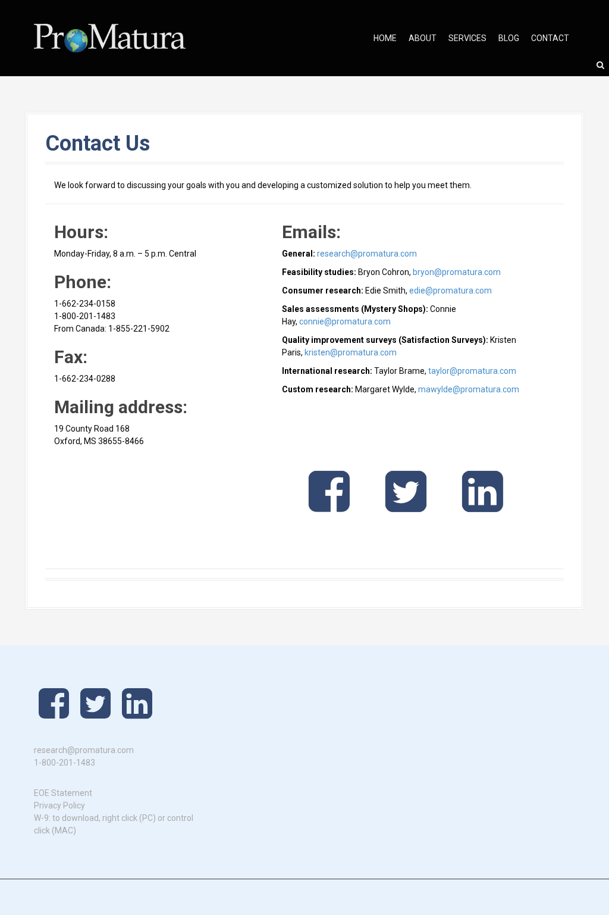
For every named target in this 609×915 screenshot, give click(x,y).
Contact (550, 38)
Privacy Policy (59, 805)
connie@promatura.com (345, 321)
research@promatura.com (367, 253)
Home (385, 38)
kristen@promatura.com (350, 352)
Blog (508, 38)
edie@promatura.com (450, 290)
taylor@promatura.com (472, 371)
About (423, 38)
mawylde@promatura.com (468, 389)
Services (467, 38)
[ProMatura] (110, 37)
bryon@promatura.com (457, 272)
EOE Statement (63, 793)
